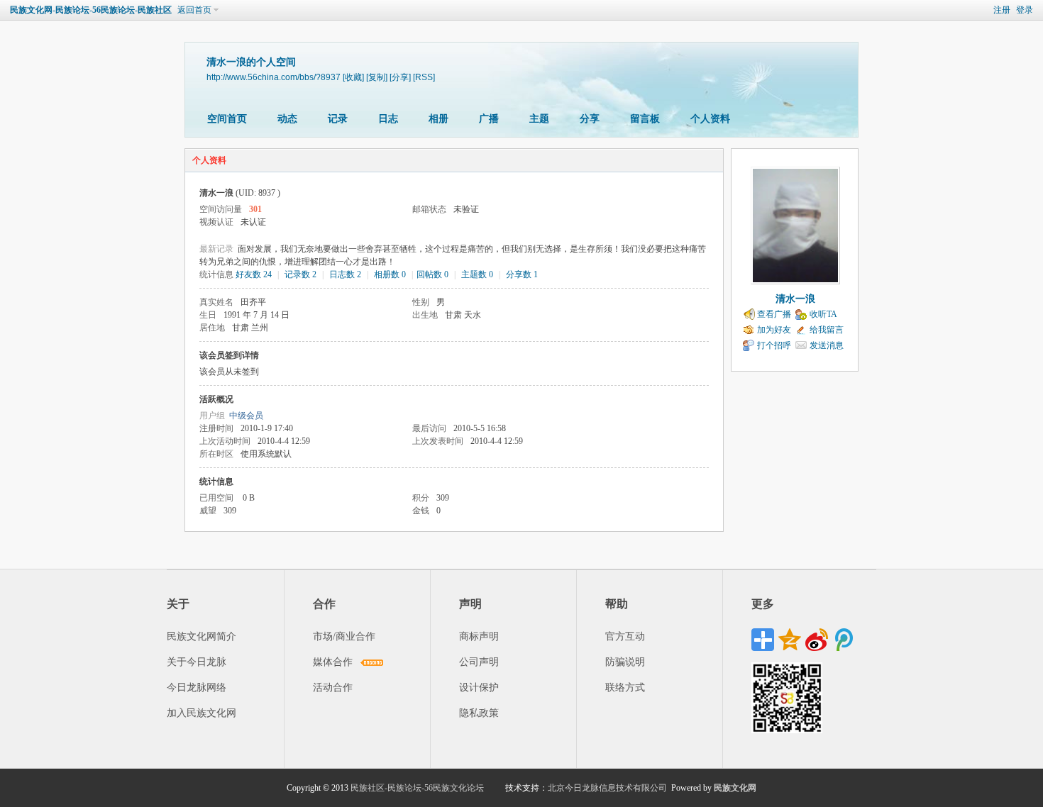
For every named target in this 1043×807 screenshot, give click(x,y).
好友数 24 (254, 274)
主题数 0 (477, 274)
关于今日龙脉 (196, 662)
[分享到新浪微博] (816, 639)
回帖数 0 (432, 274)
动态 (287, 118)
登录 (1024, 10)
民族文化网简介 (201, 636)
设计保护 (479, 687)
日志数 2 (345, 274)
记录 (338, 118)
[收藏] (353, 77)
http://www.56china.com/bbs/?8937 (273, 77)
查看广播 (774, 314)
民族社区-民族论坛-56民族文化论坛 (417, 788)
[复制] (376, 77)
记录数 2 (300, 274)
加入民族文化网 (201, 713)
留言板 (645, 118)
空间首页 (227, 118)
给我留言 (827, 330)
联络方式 (625, 687)
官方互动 (625, 636)
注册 (1001, 10)
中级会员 (246, 416)
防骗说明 (625, 662)
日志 (388, 118)
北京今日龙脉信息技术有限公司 (607, 788)
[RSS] (424, 77)
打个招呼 (774, 345)
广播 (489, 118)
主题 (539, 118)
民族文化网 (735, 788)
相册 (438, 118)
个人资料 (710, 118)
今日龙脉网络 (196, 687)
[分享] (400, 77)
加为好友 (774, 330)
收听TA (823, 314)
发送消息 (827, 345)
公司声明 (479, 662)
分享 (590, 118)
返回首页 (194, 10)
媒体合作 (333, 662)
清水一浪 (795, 299)
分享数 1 (522, 274)
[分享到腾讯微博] (843, 639)
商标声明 (479, 636)
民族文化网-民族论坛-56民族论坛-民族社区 (91, 10)
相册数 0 (390, 274)
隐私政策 (479, 713)
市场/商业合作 (344, 636)
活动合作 (333, 687)
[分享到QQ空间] (789, 639)
